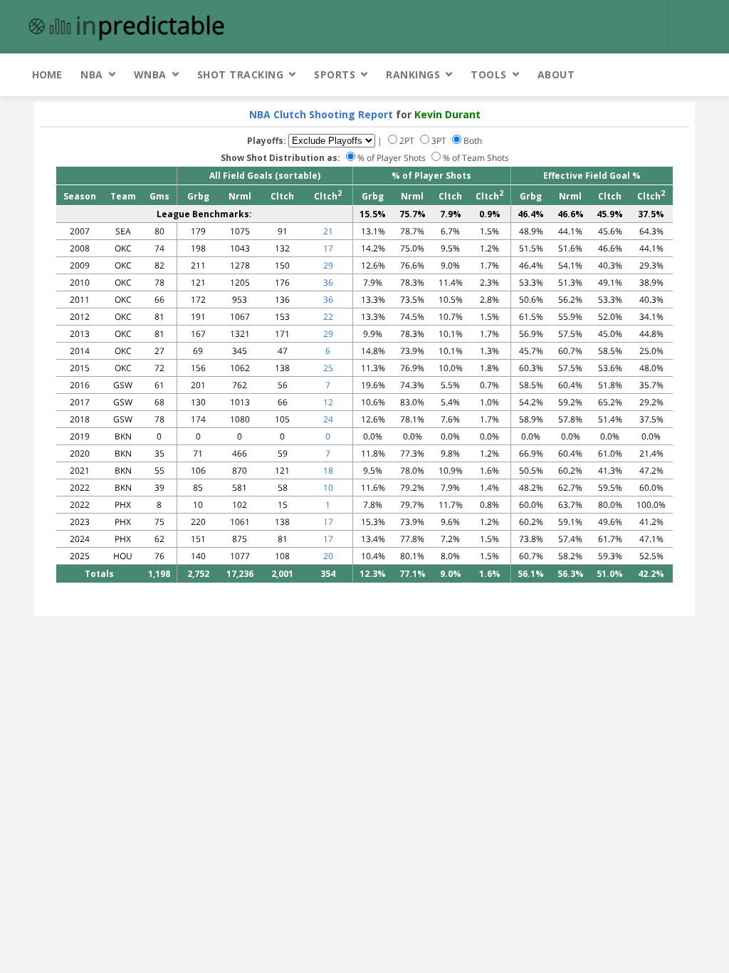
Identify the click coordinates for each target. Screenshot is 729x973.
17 (328, 248)
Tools (489, 74)
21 (328, 231)
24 (328, 419)
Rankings (413, 74)
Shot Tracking (240, 74)
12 (328, 402)
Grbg (198, 196)
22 (328, 317)
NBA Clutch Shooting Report (321, 114)
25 (328, 368)
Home (47, 74)
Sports (334, 74)
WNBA (150, 74)
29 (328, 265)
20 (328, 556)
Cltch (282, 196)
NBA (91, 74)
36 (328, 282)
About (556, 74)
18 (328, 470)
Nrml (240, 196)
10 (328, 488)
